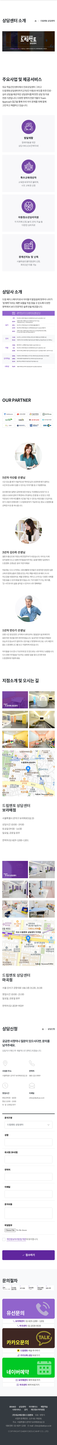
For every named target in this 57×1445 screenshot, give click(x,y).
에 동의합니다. (22, 1239)
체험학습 (44, 1407)
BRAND (12, 1407)
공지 (26, 1410)
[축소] (51, 772)
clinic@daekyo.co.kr (37, 1098)
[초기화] (51, 778)
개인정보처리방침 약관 (16, 1239)
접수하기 (30, 1255)
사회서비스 (16, 1410)
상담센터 (22, 1407)
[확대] (51, 767)
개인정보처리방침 (38, 1410)
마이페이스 (33, 1407)
